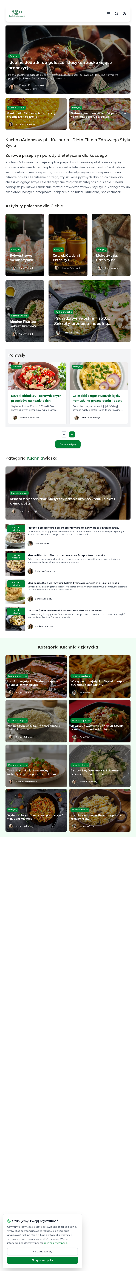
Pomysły (14, 56)
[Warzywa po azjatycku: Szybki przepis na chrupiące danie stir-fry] (100, 676)
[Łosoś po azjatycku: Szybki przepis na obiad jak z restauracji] (36, 676)
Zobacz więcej (68, 444)
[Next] (72, 434)
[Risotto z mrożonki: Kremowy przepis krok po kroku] (100, 810)
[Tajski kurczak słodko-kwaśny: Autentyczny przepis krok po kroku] (36, 766)
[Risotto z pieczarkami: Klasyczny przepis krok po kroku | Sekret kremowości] (68, 493)
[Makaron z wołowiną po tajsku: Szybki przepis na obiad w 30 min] (100, 721)
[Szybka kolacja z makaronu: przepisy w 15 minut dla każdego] (36, 810)
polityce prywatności (55, 1242)
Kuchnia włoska (16, 107)
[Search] (116, 14)
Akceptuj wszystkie (42, 1260)
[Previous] (64, 434)
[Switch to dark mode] (124, 13)
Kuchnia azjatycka (17, 676)
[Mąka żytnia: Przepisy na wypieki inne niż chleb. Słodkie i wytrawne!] (111, 245)
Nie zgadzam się (42, 1251)
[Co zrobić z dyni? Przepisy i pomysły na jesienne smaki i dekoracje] (68, 245)
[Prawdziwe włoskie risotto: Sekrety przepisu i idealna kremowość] (90, 311)
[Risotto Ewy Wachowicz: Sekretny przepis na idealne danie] (100, 766)
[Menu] (108, 13)
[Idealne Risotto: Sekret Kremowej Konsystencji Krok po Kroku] (24, 311)
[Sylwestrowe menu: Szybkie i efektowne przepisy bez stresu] (24, 245)
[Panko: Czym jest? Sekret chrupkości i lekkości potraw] (36, 721)
